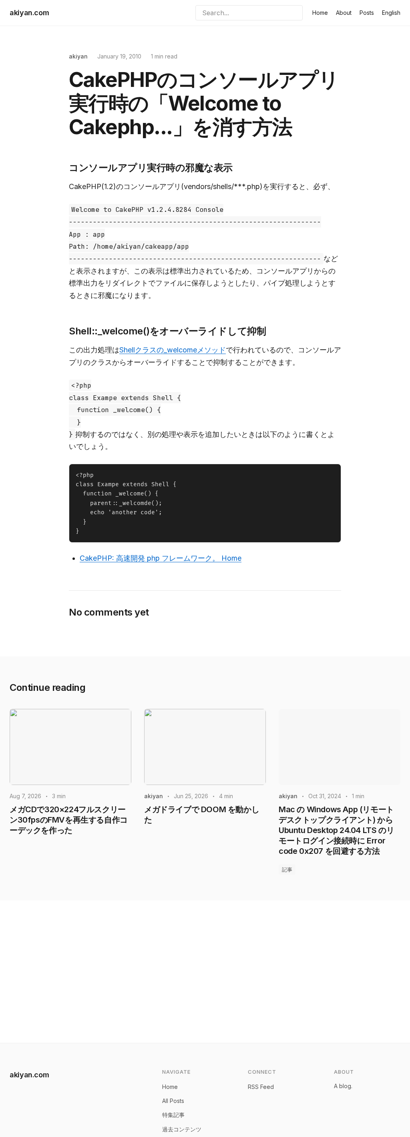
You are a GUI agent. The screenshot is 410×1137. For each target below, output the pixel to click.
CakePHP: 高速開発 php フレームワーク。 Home (160, 558)
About (344, 12)
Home (320, 12)
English (391, 12)
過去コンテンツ (181, 1129)
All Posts (173, 1100)
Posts (367, 12)
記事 (287, 869)
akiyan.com (29, 12)
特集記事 (173, 1114)
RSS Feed (261, 1086)
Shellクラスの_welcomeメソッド (172, 350)
